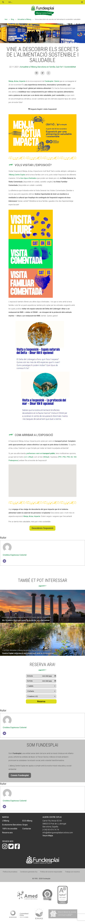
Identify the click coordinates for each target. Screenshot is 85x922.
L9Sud (30, 457)
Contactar (26, 828)
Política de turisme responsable (51, 872)
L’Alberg (5, 821)
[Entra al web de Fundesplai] (42, 863)
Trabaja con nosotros (72, 872)
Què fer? (60, 67)
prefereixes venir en (40, 453)
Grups (25, 824)
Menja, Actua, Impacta (17, 81)
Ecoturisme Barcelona (12, 824)
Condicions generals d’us (28, 872)
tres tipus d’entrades (28, 178)
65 (72, 457)
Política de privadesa (10, 872)
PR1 (60, 457)
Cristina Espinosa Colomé (14, 555)
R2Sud (46, 457)
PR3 (68, 457)
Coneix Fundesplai (20, 775)
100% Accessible (9, 828)
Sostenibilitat (70, 67)
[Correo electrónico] (4, 561)
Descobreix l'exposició (42, 528)
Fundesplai (49, 81)
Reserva (41, 701)
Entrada (30, 676)
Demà (56, 81)
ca (9, 2)
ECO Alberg (27, 821)
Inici (6, 19)
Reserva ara (7, 832)
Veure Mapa (47, 835)
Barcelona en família (46, 67)
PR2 (64, 457)
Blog (12, 19)
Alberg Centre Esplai (17, 175)
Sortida (30, 681)
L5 (26, 457)
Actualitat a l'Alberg (24, 19)
